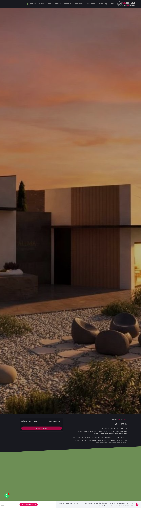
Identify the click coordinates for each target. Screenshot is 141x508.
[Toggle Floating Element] (6, 495)
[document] (70, 254)
